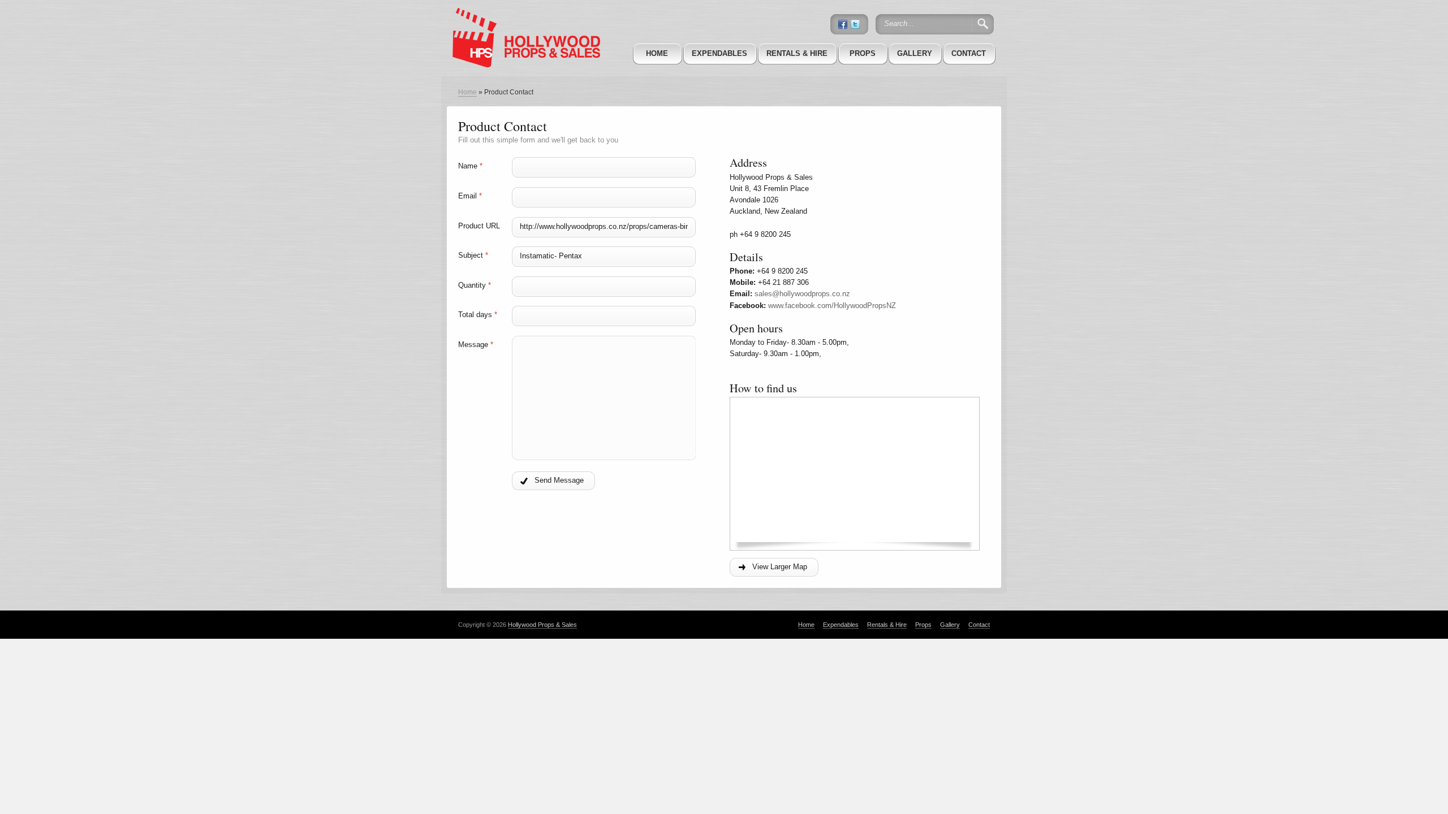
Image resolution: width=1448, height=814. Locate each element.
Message (475, 344)
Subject (473, 255)
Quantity (474, 285)
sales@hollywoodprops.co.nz (802, 293)
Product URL (479, 226)
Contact (968, 53)
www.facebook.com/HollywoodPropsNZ (832, 305)
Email (470, 196)
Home (657, 53)
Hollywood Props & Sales (542, 624)
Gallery (914, 53)
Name (470, 166)
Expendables (719, 53)
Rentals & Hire (797, 53)
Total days (477, 314)
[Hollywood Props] (523, 22)
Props (863, 53)
